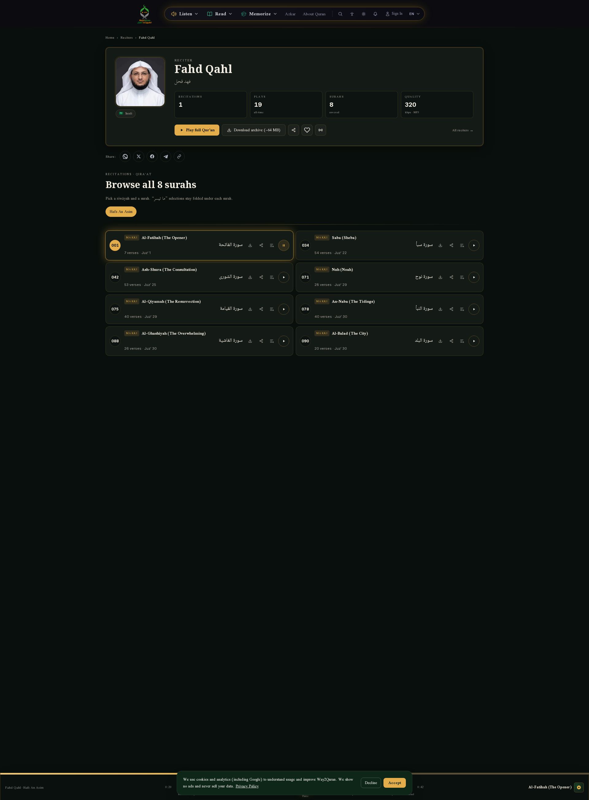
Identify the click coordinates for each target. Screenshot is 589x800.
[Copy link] (179, 156)
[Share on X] (138, 156)
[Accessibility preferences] (352, 13)
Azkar (290, 13)
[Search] (340, 13)
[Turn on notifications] (375, 13)
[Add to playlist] (272, 245)
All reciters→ (462, 130)
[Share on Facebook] (152, 156)
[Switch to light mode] (363, 13)
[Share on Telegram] (165, 156)
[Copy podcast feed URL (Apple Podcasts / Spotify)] (320, 130)
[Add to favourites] (307, 130)
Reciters (127, 37)
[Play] (473, 245)
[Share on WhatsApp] (125, 156)
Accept (394, 782)
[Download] (250, 245)
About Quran (314, 13)
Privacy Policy (247, 786)
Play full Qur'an (200, 129)
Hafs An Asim (121, 211)
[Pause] (283, 245)
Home (110, 37)
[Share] (293, 130)
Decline (371, 782)
